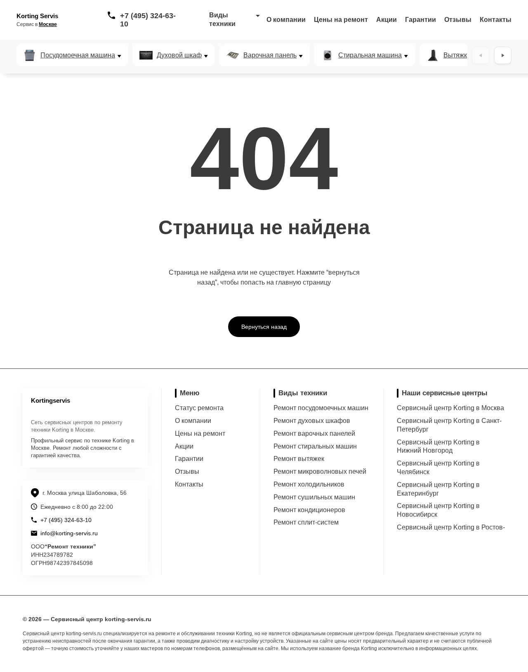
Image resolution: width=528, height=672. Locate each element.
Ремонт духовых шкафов (311, 420)
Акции (386, 19)
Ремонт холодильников (308, 484)
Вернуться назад (264, 326)
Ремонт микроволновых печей (319, 471)
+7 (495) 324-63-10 (148, 20)
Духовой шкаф (179, 55)
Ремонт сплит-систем (306, 522)
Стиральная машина (370, 55)
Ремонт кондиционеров (309, 509)
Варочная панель (270, 55)
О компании (286, 19)
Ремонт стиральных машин (315, 446)
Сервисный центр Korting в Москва (450, 407)
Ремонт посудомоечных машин (320, 407)
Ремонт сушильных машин (314, 497)
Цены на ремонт (341, 19)
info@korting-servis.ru (69, 533)
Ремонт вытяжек (298, 458)
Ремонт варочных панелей (314, 433)
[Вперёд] (503, 55)
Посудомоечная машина (77, 55)
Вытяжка (457, 55)
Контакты (496, 19)
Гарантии (420, 19)
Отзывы (457, 19)
